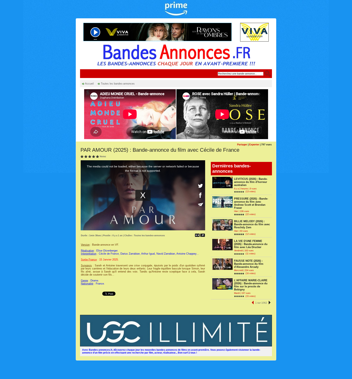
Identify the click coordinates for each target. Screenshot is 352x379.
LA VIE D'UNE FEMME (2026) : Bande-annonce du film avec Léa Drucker (250, 244)
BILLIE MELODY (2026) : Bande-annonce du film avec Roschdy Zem (252, 224)
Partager (242, 144)
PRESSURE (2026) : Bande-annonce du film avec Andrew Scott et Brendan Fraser (251, 203)
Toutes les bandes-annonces (117, 83)
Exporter (254, 144)
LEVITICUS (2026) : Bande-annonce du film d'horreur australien (250, 182)
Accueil (89, 83)
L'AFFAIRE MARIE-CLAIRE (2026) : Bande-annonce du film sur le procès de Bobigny (250, 285)
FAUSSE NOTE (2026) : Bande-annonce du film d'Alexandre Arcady (248, 263)
